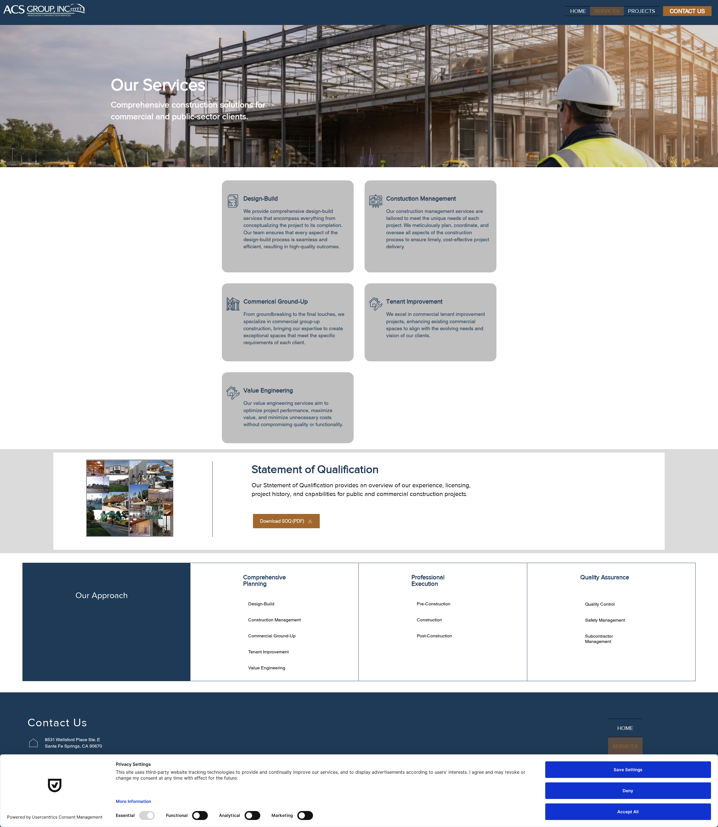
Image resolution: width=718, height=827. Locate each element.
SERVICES (625, 746)
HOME (625, 728)
